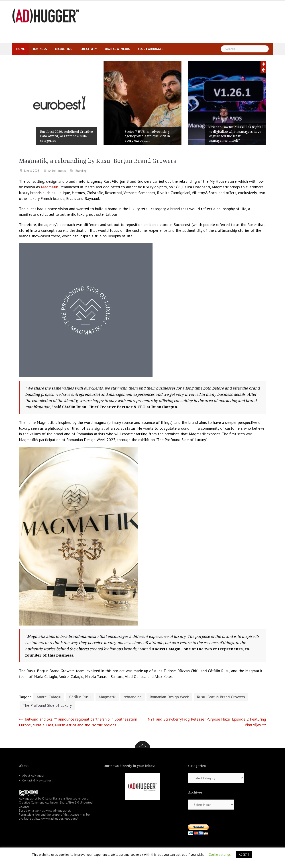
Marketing (63, 49)
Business (40, 49)
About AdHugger (150, 49)
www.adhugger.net (57, 810)
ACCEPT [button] (244, 855)
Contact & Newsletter (36, 780)
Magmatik (49, 186)
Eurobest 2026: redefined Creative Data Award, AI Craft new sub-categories (66, 136)
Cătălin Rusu (80, 696)
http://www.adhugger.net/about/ (56, 818)
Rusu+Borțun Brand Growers (221, 696)
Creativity (88, 49)
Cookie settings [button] (220, 854)
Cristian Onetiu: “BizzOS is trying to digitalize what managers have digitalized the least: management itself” (235, 133)
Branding (81, 171)
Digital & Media (117, 49)
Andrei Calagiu (49, 696)
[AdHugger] (45, 15)
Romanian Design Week (169, 696)
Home (20, 49)
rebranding (133, 696)
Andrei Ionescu (57, 171)
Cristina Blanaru (52, 798)
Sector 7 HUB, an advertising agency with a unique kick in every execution (147, 136)
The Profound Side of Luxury (47, 705)
